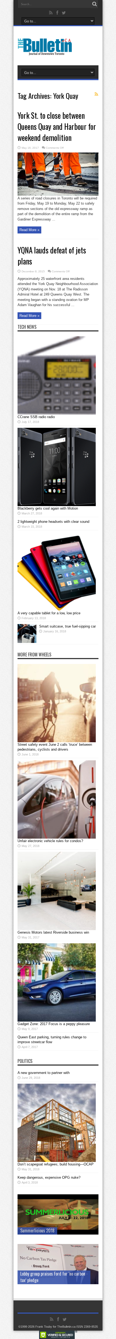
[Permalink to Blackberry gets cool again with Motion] (57, 505)
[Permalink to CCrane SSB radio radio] (57, 413)
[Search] (94, 4)
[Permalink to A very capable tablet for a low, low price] (57, 610)
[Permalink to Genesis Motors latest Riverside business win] (57, 929)
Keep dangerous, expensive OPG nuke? (49, 1177)
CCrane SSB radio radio (36, 417)
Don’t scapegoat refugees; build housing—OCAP (56, 1164)
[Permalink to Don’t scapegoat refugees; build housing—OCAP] (57, 1161)
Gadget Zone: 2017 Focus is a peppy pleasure (54, 1024)
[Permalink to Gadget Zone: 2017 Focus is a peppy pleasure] (57, 1020)
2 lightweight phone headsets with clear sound (53, 522)
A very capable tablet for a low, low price (49, 613)
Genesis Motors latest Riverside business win (53, 932)
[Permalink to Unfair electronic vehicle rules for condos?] (57, 837)
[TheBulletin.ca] (47, 51)
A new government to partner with (44, 1073)
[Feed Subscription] (96, 94)
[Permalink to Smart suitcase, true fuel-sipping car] (27, 642)
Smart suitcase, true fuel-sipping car (67, 626)
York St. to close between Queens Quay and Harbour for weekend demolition (57, 126)
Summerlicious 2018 (37, 1230)
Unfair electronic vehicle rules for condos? (50, 841)
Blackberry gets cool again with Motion (48, 508)
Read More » (29, 230)
